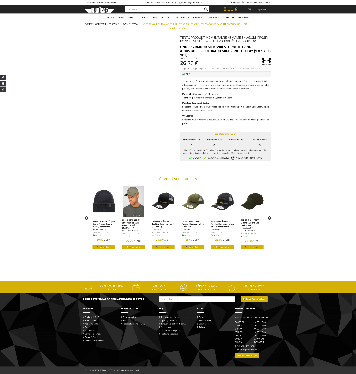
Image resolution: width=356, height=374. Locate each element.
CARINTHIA (156, 229)
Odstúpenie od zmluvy (94, 340)
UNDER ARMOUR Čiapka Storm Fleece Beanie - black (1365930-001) (103, 224)
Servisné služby (129, 317)
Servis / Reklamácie (93, 333)
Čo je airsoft (166, 327)
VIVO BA (246, 317)
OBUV (120, 17)
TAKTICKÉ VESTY (181, 17)
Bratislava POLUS (92, 317)
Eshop (87, 327)
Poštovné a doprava (169, 333)
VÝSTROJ (166, 17)
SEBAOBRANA (213, 17)
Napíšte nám (90, 2)
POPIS (187, 74)
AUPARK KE (263, 317)
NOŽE (155, 17)
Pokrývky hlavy (118, 24)
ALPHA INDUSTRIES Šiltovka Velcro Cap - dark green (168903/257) (250, 224)
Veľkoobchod (90, 330)
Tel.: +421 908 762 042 (247, 346)
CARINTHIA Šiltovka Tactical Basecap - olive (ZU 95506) (192, 224)
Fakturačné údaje (92, 337)
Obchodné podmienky (106, 2)
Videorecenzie (205, 320)
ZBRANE (145, 17)
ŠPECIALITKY (228, 17)
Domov (88, 24)
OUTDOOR (197, 17)
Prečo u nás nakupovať (170, 330)
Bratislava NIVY (91, 320)
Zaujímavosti (204, 323)
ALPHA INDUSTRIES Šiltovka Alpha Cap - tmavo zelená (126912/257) (131, 224)
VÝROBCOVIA (243, 17)
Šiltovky (133, 24)
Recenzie (203, 317)
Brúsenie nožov (129, 320)
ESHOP (238, 317)
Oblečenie (100, 24)
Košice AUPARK (91, 323)
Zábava (202, 327)
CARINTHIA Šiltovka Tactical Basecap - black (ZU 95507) (163, 224)
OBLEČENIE (133, 17)
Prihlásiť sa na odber (254, 299)
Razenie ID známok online (134, 323)
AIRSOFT (110, 17)
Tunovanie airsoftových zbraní (173, 323)
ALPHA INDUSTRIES (130, 230)
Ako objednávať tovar (170, 317)
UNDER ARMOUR (99, 229)
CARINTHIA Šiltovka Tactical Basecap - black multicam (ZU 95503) (222, 224)
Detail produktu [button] (104, 247)
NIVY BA (254, 317)
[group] (104, 218)
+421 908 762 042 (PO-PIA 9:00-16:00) (159, 2)
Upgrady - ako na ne (169, 320)
